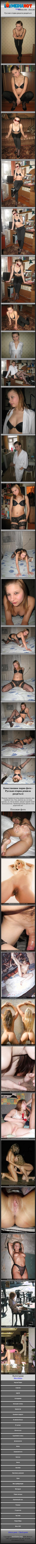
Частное (18, 1515)
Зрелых (18, 1457)
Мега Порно (18, 1378)
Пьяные (18, 1505)
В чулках (18, 1425)
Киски (18, 1462)
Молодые (18, 1489)
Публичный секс (18, 1499)
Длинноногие (18, 1441)
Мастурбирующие (18, 1483)
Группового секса (18, 1435)
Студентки (18, 1510)
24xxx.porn (12, 1532)
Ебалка (18, 9)
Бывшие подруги (18, 1414)
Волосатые (18, 1430)
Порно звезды (18, 1494)
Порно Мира (18, 1521)
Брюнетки (18, 1409)
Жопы (18, 1446)
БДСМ (18, 1393)
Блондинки (18, 1398)
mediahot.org (17, 1536)
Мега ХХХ (18, 1526)
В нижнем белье (18, 1419)
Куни (18, 1478)
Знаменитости (18, 1451)
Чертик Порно (18, 1382)
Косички (18, 1467)
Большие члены (18, 1404)
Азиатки (18, 1388)
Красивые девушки (18, 1473)
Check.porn (23, 1532)
